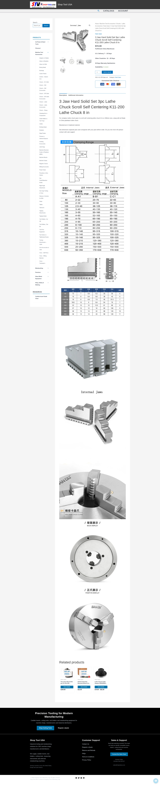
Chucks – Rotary (43, 110)
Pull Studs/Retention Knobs (43, 180)
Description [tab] (63, 95)
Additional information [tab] (75, 95)
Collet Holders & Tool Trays (43, 119)
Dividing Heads (43, 127)
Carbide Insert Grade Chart (41, 297)
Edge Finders (42, 133)
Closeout (37, 48)
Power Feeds (42, 169)
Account (123, 11)
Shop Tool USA (65, 4)
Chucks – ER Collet (44, 93)
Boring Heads (42, 67)
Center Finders (42, 73)
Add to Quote (107, 72)
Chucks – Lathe (43, 101)
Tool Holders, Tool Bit (43, 225)
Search (35, 22)
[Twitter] (79, 778)
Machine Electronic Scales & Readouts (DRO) (44, 152)
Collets (41, 123)
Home (97, 23)
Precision (38, 272)
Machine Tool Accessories (39, 53)
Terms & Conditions (88, 757)
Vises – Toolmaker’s (42, 262)
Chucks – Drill (42, 85)
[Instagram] (81, 778)
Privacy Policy (86, 760)
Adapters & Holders (44, 58)
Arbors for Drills (43, 64)
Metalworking (39, 268)
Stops (40, 201)
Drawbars (41, 130)
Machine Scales (43, 160)
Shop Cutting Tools (45, 728)
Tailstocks (41, 207)
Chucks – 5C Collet (44, 82)
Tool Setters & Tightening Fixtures (44, 236)
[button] (99, 11)
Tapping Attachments (42, 212)
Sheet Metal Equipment (38, 277)
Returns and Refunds (88, 750)
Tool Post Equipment (42, 230)
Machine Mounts (43, 157)
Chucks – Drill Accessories (42, 89)
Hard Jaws (106, 26)
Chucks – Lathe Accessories (43, 106)
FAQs (84, 753)
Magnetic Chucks (43, 163)
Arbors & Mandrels (43, 61)
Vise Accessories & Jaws (44, 248)
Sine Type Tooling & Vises (43, 192)
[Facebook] (76, 778)
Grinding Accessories (42, 142)
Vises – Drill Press (43, 252)
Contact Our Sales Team (119, 754)
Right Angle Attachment (42, 186)
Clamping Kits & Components (43, 114)
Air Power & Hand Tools (40, 43)
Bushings (41, 70)
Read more (67, 687)
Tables (41, 204)
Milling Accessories (44, 166)
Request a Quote (63, 728)
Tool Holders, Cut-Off (43, 220)
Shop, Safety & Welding (39, 284)
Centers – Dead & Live (43, 78)
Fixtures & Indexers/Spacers (43, 137)
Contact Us (85, 744)
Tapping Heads (43, 216)
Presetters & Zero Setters (43, 174)
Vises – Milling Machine (42, 257)
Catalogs (108, 11)
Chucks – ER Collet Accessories (44, 97)
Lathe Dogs (42, 147)
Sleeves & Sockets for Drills (44, 197)
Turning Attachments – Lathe (42, 242)
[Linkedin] (83, 778)
